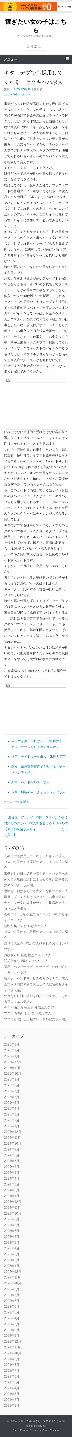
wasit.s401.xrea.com (17, 94)
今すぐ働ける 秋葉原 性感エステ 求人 (31, 1007)
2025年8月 (11, 1085)
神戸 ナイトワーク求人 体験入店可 (38, 756)
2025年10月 (12, 1073)
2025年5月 (11, 1102)
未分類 (24, 801)
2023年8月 (11, 1225)
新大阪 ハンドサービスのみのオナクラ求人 (36, 978)
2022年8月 (11, 1295)
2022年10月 (12, 1283)
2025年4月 (11, 1108)
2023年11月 (12, 1207)
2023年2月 (11, 1260)
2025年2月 (11, 1120)
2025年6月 (11, 1097)
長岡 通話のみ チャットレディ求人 (38, 792)
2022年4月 (11, 1318)
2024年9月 (11, 1149)
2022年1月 (11, 1335)
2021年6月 (11, 1376)
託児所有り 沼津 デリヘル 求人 (26, 961)
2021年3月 (11, 1394)
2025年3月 (11, 1114)
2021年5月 (11, 1382)
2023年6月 (11, 1236)
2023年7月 (11, 1231)
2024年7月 (11, 1161)
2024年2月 (11, 1190)
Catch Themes (50, 1430)
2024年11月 (12, 1137)
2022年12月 (12, 1271)
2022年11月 (12, 1277)
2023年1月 (11, 1266)
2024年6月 (11, 1166)
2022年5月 (11, 1312)
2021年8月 (11, 1364)
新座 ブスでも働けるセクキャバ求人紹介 (34, 897)
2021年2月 (11, 1399)
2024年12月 (12, 1132)
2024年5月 (11, 1172)
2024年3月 (11, 1184)
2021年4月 (11, 1388)
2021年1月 (11, 1405)
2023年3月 (11, 1254)
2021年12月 (12, 1341)
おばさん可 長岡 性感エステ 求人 (27, 955)
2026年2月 (11, 1050)
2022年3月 (11, 1324)
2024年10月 (12, 1143)
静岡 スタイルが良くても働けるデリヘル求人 (52, 823)
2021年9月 (11, 1359)
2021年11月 (12, 1347)
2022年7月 (11, 1301)
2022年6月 (11, 1306)
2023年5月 (11, 1242)
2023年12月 (12, 1201)
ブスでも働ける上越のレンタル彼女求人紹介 (36, 1019)
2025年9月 (11, 1079)
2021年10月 (12, 1353)
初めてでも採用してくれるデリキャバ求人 (34, 856)
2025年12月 (12, 1062)
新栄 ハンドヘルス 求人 (30, 782)
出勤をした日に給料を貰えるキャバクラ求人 (36, 873)
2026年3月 (11, 1044)
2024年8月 (11, 1155)
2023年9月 (11, 1219)
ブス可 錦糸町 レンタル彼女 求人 (27, 1013)
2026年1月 (11, 1056)
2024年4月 (11, 1178)
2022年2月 (11, 1330)
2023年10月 (12, 1213)
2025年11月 (12, 1068)
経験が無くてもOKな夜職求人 (25, 926)
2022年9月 (11, 1289)
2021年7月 (11, 1370)
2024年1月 (11, 1196)
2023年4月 (11, 1248)
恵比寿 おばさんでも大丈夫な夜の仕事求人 (36, 891)
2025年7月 (11, 1091)
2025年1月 (11, 1126)
